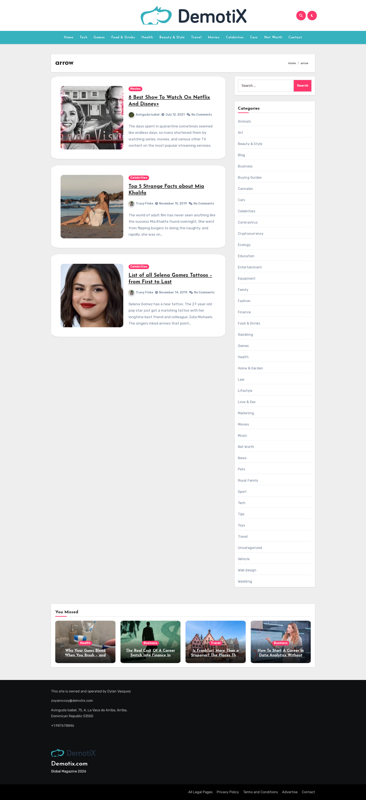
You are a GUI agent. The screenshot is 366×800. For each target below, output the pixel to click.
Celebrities (235, 37)
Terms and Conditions (260, 792)
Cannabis (245, 189)
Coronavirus (248, 222)
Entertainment (250, 267)
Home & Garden (250, 368)
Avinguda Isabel (147, 114)
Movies (213, 37)
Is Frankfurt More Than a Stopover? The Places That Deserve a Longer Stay (215, 655)
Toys (241, 525)
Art (240, 133)
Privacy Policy (228, 792)
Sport (242, 492)
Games (99, 37)
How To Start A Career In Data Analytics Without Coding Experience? (281, 655)
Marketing (246, 413)
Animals (244, 121)
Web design (247, 570)
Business (245, 166)
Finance (244, 312)
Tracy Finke (144, 203)
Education (246, 256)
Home (68, 37)
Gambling (245, 335)
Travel (196, 37)
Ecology (244, 245)
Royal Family (248, 480)
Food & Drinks (123, 37)
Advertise (290, 792)
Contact (295, 37)
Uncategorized (250, 548)
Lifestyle (245, 391)
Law (241, 379)
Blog (241, 155)
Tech (83, 37)
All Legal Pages (200, 792)
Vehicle (244, 559)
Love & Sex (247, 402)
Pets (241, 469)
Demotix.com (69, 764)
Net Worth (273, 37)
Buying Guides (250, 177)
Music (242, 436)
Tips (241, 514)
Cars (254, 37)
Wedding (245, 581)
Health (147, 37)
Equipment (247, 278)
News (242, 458)
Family (243, 290)
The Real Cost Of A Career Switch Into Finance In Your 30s (150, 655)
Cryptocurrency (251, 234)
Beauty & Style (172, 37)
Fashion (244, 301)
